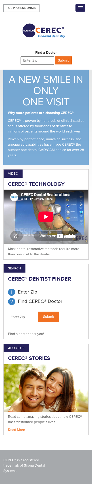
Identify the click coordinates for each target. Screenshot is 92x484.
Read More (16, 430)
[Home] (48, 30)
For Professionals (21, 8)
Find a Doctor (46, 52)
